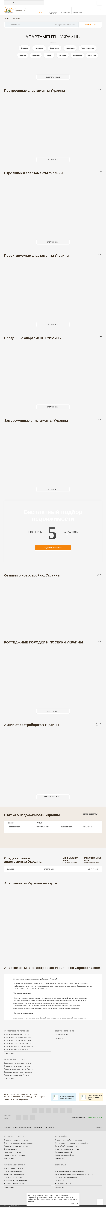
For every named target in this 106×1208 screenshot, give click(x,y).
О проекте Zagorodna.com (22, 1127)
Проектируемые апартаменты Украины (18, 1069)
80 (96, 575)
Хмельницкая (77, 55)
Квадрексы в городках (12, 1152)
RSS (56, 1168)
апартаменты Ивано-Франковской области (20, 1047)
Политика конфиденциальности (39, 1206)
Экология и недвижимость (64, 1183)
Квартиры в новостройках (64, 1155)
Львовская (35, 55)
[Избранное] (93, 10)
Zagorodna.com (49, 1195)
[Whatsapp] (25, 1117)
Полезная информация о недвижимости (69, 1171)
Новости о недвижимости (13, 1168)
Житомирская (39, 48)
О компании (38, 1127)
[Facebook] (34, 1110)
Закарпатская (54, 48)
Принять (74, 1203)
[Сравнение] (100, 1202)
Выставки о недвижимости (14, 1183)
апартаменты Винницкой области (16, 1034)
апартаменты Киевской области (16, 1050)
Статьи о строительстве (13, 1177)
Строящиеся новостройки (64, 1152)
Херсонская (62, 55)
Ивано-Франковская (87, 48)
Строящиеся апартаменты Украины (17, 1066)
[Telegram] (32, 1117)
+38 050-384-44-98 (78, 1117)
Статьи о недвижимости (13, 1171)
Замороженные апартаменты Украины (18, 1072)
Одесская (49, 55)
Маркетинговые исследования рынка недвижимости (74, 1174)
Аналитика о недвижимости (14, 1174)
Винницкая (24, 48)
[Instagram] (48, 1110)
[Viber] (18, 1117)
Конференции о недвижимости (15, 1180)
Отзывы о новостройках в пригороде (68, 1140)
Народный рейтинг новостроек (66, 1146)
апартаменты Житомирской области (17, 1037)
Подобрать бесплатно (53, 548)
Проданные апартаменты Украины (16, 1075)
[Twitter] (41, 1110)
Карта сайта (57, 1206)
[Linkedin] (69, 1110)
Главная (6, 18)
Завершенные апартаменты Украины (17, 1063)
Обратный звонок (95, 1117)
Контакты (98, 1127)
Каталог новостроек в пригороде (67, 1149)
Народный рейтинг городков (14, 1155)
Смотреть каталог (53, 77)
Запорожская (70, 48)
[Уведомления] (99, 10)
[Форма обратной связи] (62, 1110)
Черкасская (92, 55)
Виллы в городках (10, 1149)
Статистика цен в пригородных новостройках (71, 1143)
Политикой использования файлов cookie (44, 1197)
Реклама (7, 1127)
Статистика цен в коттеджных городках (18, 1143)
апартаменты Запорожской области (17, 1044)
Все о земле (59, 1180)
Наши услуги (49, 1127)
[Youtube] (55, 1110)
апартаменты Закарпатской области (17, 1040)
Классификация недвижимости (66, 1177)
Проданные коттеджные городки (16, 1146)
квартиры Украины (61, 1034)
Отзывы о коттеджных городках (16, 1140)
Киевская (22, 55)
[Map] (53, 923)
